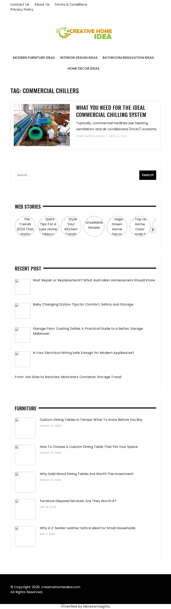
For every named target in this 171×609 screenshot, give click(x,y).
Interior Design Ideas (79, 57)
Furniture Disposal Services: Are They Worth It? (78, 501)
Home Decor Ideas (83, 68)
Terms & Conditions (70, 4)
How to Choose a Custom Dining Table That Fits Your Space (89, 446)
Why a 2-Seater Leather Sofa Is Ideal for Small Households (87, 528)
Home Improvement (90, 136)
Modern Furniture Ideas (34, 57)
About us (41, 4)
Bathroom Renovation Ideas (128, 57)
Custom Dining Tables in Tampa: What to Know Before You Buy (91, 419)
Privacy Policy (21, 9)
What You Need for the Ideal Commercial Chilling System (111, 111)
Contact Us (19, 4)
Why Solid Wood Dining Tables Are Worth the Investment (86, 473)
